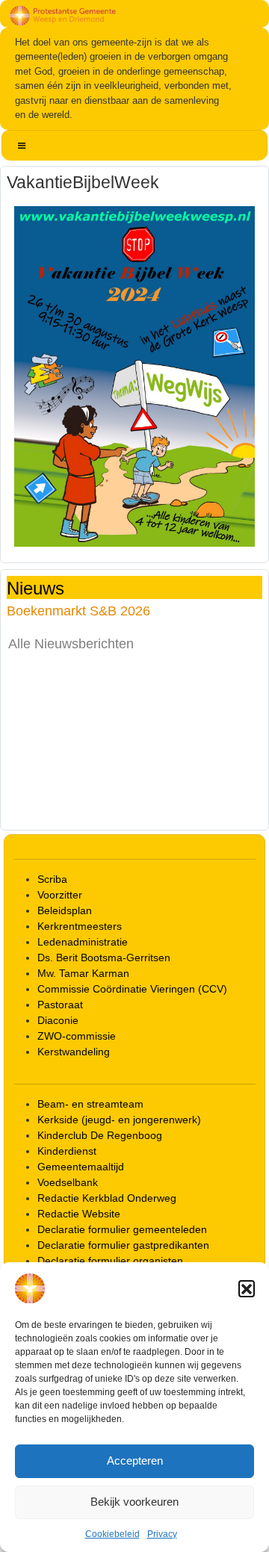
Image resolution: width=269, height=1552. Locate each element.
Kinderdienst (66, 1151)
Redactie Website (78, 1214)
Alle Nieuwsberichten (71, 643)
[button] (246, 1288)
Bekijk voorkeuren (134, 1501)
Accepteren (135, 1460)
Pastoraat (60, 1005)
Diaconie (57, 1020)
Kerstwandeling (73, 1052)
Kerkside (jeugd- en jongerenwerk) (119, 1120)
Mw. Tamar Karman (83, 973)
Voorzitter (59, 895)
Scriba (52, 879)
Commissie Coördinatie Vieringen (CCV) (132, 989)
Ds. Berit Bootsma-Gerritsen (103, 957)
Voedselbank (67, 1182)
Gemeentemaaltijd (80, 1167)
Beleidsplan (64, 910)
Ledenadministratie (82, 942)
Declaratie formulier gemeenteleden (122, 1229)
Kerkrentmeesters (79, 926)
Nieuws (35, 587)
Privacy (162, 1534)
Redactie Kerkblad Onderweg (106, 1198)
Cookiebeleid (112, 1534)
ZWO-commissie (76, 1036)
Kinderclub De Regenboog (99, 1135)
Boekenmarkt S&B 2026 (78, 610)
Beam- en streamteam (90, 1104)
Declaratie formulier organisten (110, 1261)
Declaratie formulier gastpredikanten (123, 1245)
